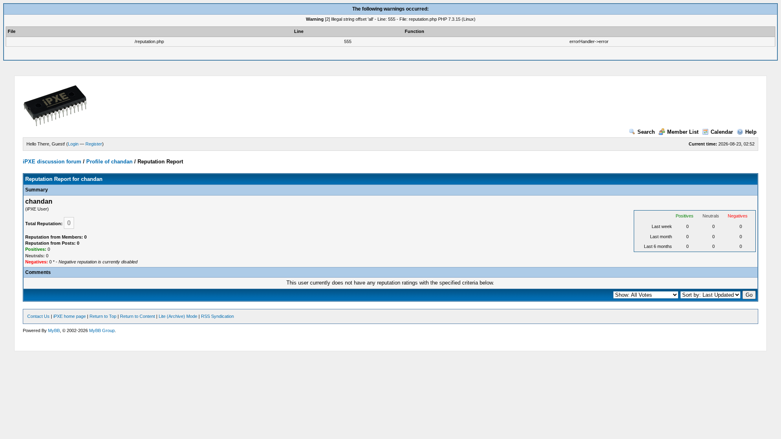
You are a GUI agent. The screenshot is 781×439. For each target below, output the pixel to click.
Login (73, 143)
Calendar (722, 132)
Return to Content (137, 316)
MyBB (54, 330)
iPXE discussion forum (52, 162)
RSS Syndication (217, 316)
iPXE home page (69, 316)
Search (646, 132)
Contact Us (38, 316)
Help (751, 132)
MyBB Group (102, 330)
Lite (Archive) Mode (178, 316)
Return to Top (102, 316)
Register (93, 143)
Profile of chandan (109, 162)
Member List (682, 132)
